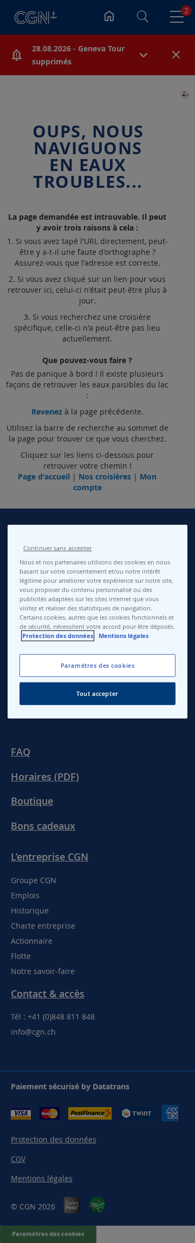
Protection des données (57, 636)
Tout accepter (97, 693)
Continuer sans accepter (57, 547)
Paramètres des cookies (98, 665)
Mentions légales (123, 636)
